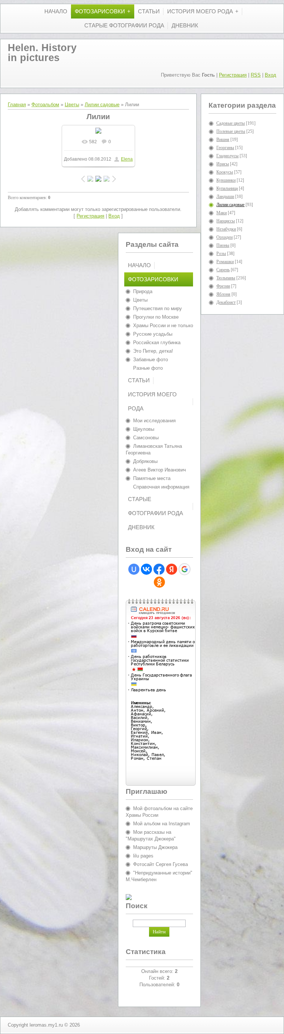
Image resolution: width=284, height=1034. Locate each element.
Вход (270, 75)
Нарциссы (225, 221)
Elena (127, 159)
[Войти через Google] (184, 569)
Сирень (223, 269)
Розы (221, 253)
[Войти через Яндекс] (171, 569)
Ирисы (222, 164)
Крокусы (224, 172)
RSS (256, 75)
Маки (221, 212)
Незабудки (226, 229)
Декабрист (226, 302)
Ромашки (225, 261)
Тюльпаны (225, 278)
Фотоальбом (45, 104)
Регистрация (233, 75)
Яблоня (223, 294)
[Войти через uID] (133, 569)
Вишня (222, 139)
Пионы (222, 245)
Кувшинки (226, 180)
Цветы (72, 104)
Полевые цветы (230, 131)
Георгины (225, 147)
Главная (17, 104)
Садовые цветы (230, 123)
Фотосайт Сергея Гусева (160, 864)
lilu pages (143, 856)
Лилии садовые (102, 104)
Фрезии (223, 286)
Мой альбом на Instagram (161, 823)
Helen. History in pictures (42, 52)
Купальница (227, 188)
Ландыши (225, 196)
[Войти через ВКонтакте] (146, 569)
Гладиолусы (227, 155)
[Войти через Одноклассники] (159, 582)
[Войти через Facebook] (159, 569)
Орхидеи (224, 237)
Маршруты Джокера (155, 847)
